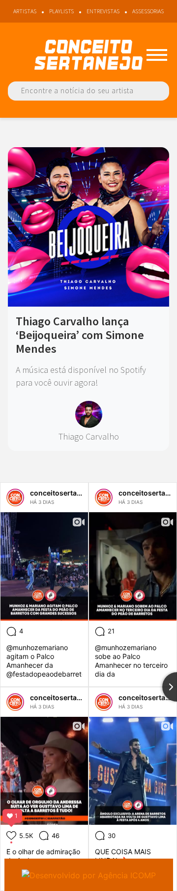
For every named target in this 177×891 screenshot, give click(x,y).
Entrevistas (103, 11)
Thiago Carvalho (89, 436)
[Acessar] (88, 303)
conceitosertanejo (60, 493)
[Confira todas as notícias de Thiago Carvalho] (88, 414)
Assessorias (148, 11)
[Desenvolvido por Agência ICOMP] (89, 874)
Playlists (61, 11)
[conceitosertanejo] (15, 497)
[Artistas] (157, 55)
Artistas (24, 11)
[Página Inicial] (88, 55)
